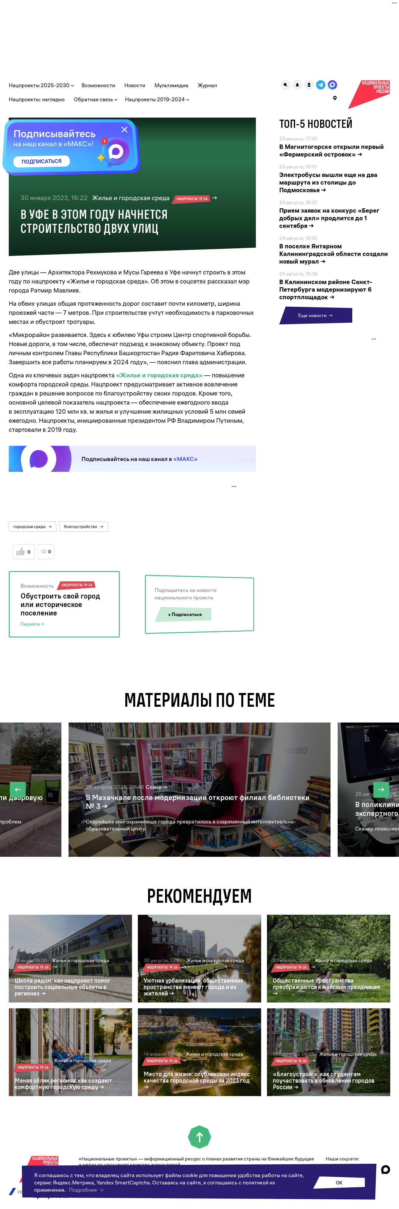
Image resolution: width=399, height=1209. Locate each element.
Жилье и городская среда (149, 198)
